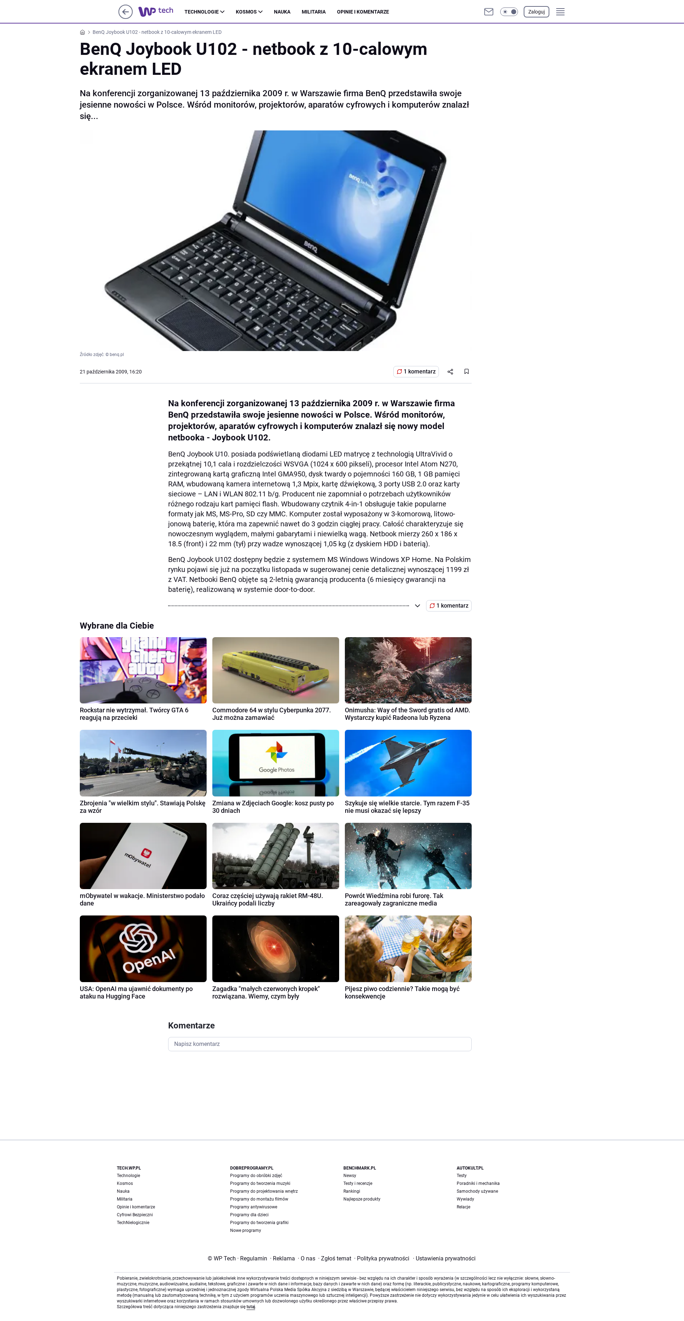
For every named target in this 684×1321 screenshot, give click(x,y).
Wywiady (465, 1199)
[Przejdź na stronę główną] (125, 17)
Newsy (349, 1175)
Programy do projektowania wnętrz (264, 1191)
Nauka (282, 12)
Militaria (314, 12)
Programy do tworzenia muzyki (260, 1183)
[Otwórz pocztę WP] (488, 11)
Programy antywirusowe (253, 1206)
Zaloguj (536, 12)
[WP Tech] (161, 11)
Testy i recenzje (357, 1183)
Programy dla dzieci (249, 1214)
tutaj (251, 1306)
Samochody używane (477, 1191)
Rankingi (351, 1191)
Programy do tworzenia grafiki (259, 1222)
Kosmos (246, 12)
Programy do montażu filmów (259, 1199)
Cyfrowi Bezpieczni (135, 1214)
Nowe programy (245, 1230)
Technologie (202, 12)
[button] (509, 11)
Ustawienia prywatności (444, 1258)
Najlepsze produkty (361, 1199)
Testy (462, 1175)
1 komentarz (420, 371)
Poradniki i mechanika (478, 1183)
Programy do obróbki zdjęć (256, 1175)
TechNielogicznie (133, 1222)
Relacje (463, 1206)
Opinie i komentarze (363, 12)
